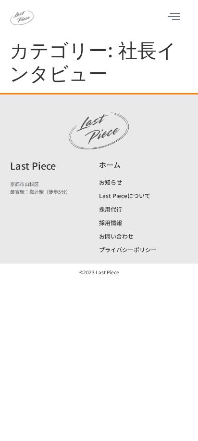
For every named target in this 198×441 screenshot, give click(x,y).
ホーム (110, 165)
